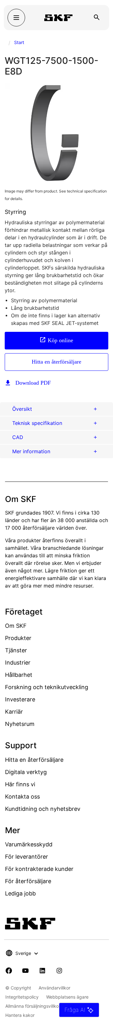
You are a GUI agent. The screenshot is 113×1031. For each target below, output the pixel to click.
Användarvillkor (54, 987)
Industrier (17, 662)
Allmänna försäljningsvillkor (32, 1006)
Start (19, 42)
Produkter (18, 638)
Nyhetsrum (20, 724)
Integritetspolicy (22, 997)
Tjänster (16, 650)
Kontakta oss (22, 796)
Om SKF (16, 625)
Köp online (60, 340)
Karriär (14, 711)
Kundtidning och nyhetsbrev (42, 808)
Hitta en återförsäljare (56, 362)
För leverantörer (26, 856)
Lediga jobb (20, 893)
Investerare (20, 699)
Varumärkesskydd (28, 844)
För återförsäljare (28, 881)
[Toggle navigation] (16, 17)
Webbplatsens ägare (67, 997)
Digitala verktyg (26, 772)
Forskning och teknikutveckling (46, 687)
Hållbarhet (18, 675)
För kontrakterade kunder (39, 869)
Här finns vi (20, 784)
